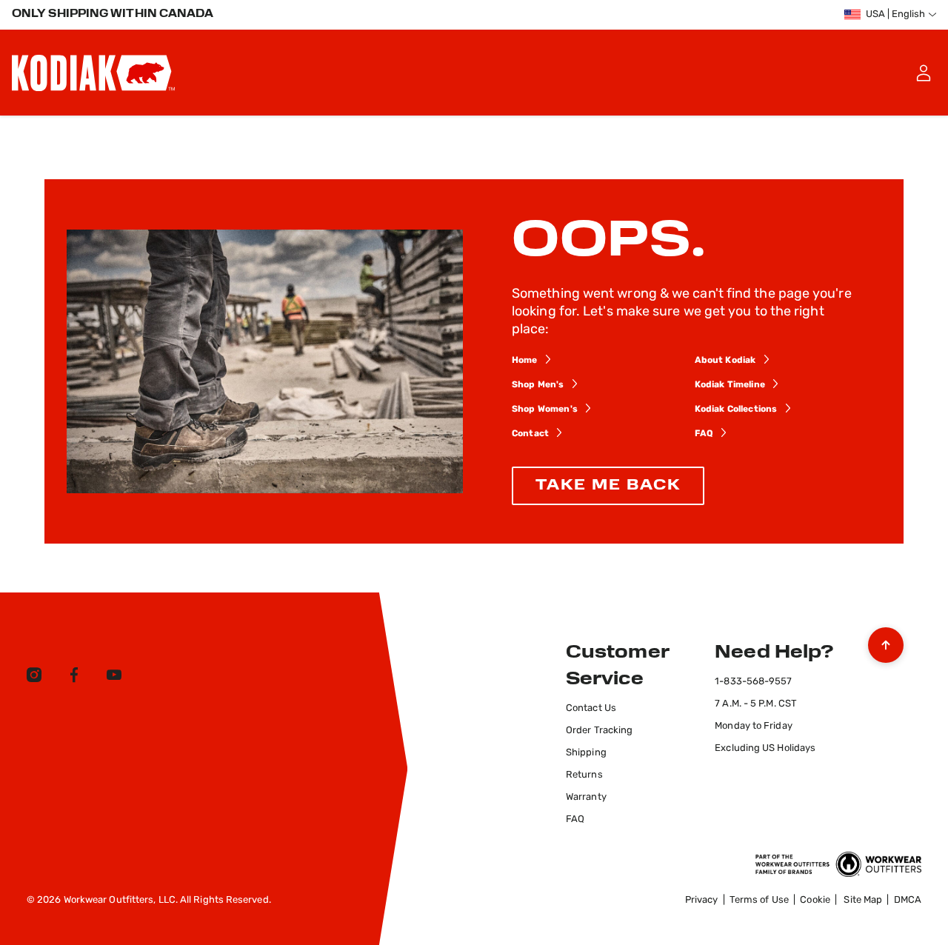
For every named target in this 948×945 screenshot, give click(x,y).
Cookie (815, 900)
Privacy (701, 900)
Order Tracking (599, 730)
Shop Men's (538, 385)
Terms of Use (759, 900)
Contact (530, 434)
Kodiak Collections (736, 409)
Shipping (586, 753)
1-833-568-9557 (753, 682)
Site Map (863, 900)
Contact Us (591, 708)
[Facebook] (74, 677)
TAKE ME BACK (608, 485)
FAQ (704, 434)
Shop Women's (545, 409)
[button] (923, 72)
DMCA (907, 900)
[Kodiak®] (93, 73)
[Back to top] (886, 641)
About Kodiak (725, 360)
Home (525, 360)
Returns (584, 775)
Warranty (586, 797)
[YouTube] (114, 677)
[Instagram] (34, 677)
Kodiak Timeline (730, 385)
